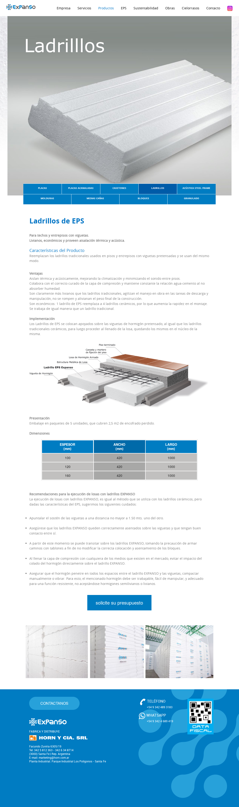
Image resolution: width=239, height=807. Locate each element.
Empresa (63, 8)
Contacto (213, 8)
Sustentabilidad (146, 8)
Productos (106, 8)
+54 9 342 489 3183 (159, 707)
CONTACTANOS (54, 703)
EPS (124, 8)
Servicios (84, 8)
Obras (170, 8)
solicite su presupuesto (119, 602)
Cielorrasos (190, 8)
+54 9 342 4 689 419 (160, 721)
